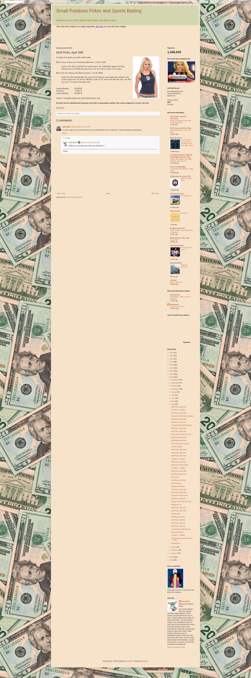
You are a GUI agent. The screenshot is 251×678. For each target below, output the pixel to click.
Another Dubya (176, 447)
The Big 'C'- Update (178, 410)
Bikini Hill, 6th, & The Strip (179, 238)
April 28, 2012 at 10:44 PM (80, 127)
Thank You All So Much (177, 306)
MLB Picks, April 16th (178, 480)
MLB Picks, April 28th (178, 419)
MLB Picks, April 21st (178, 453)
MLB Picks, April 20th (178, 456)
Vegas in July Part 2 (176, 282)
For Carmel (175, 477)
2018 (172, 359)
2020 (172, 353)
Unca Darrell (174, 295)
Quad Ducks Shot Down (179, 465)
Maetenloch (174, 304)
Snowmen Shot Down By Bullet (182, 416)
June (173, 398)
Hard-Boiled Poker (177, 246)
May (173, 401)
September (176, 389)
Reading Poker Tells (177, 228)
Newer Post (61, 193)
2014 (172, 371)
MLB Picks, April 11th (178, 508)
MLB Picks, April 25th (178, 431)
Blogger (145, 661)
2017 (172, 362)
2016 (172, 365)
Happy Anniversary (178, 486)
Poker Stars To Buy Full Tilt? (181, 434)
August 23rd (174, 240)
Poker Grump (175, 211)
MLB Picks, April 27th (178, 422)
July (173, 395)
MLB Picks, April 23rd (178, 440)
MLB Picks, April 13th (178, 492)
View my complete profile (176, 647)
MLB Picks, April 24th (178, 437)
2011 (172, 557)
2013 (172, 374)
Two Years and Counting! (180, 444)
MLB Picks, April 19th (178, 462)
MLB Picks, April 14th (178, 489)
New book (184, 213)
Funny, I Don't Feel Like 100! (181, 502)
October (175, 386)
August (174, 392)
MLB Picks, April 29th (178, 413)
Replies (67, 138)
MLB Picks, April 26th (178, 428)
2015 (172, 368)
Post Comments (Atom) (74, 197)
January (175, 553)
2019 (172, 356)
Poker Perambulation (178, 167)
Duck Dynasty (176, 483)
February (175, 550)
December (175, 380)
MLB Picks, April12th (178, 499)
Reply (64, 133)
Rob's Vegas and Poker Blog (180, 128)
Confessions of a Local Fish (180, 176)
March (174, 547)
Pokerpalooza (176, 505)
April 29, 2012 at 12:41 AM (90, 142)
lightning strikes (176, 138)
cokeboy (173, 280)
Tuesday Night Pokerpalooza (181, 425)
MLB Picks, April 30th (178, 407)
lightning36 (66, 127)
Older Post (155, 193)
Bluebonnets (175, 543)
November (175, 383)
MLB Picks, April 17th (178, 474)
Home (108, 193)
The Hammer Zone (177, 194)
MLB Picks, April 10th (178, 511)
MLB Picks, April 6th (178, 523)
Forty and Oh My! (177, 532)
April (173, 404)
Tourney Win (175, 514)
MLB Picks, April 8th (178, 520)
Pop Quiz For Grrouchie (179, 495)
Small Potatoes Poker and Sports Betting (98, 10)
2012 (172, 377)
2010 (172, 560)
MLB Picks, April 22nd (179, 450)
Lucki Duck (73, 142)
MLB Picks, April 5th (178, 526)
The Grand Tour (186, 195)
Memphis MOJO (176, 263)
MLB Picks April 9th (178, 517)
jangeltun (129, 661)
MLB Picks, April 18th (178, 471)
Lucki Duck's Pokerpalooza (180, 529)
